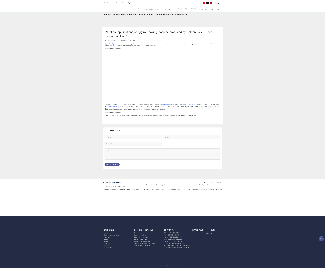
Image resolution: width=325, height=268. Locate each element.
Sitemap (177, 265)
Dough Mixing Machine (141, 235)
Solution (106, 239)
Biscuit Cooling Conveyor (142, 241)
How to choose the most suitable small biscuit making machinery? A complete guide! (115, 186)
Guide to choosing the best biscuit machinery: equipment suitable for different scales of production (163, 189)
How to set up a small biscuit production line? (199, 185)
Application (107, 237)
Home (106, 233)
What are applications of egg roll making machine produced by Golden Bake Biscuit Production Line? (154, 14)
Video (106, 241)
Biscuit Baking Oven (140, 239)
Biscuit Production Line (189, 104)
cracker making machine (115, 106)
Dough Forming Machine (142, 237)
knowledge (116, 14)
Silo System (138, 233)
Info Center (107, 245)
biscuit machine (165, 104)
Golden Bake (107, 14)
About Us (107, 243)
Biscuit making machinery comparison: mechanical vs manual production (163, 185)
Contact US (108, 247)
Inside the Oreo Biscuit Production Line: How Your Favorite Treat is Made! (204, 189)
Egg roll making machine (112, 44)
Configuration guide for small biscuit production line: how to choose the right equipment (121, 189)
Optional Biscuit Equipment (142, 245)
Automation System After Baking (144, 243)
